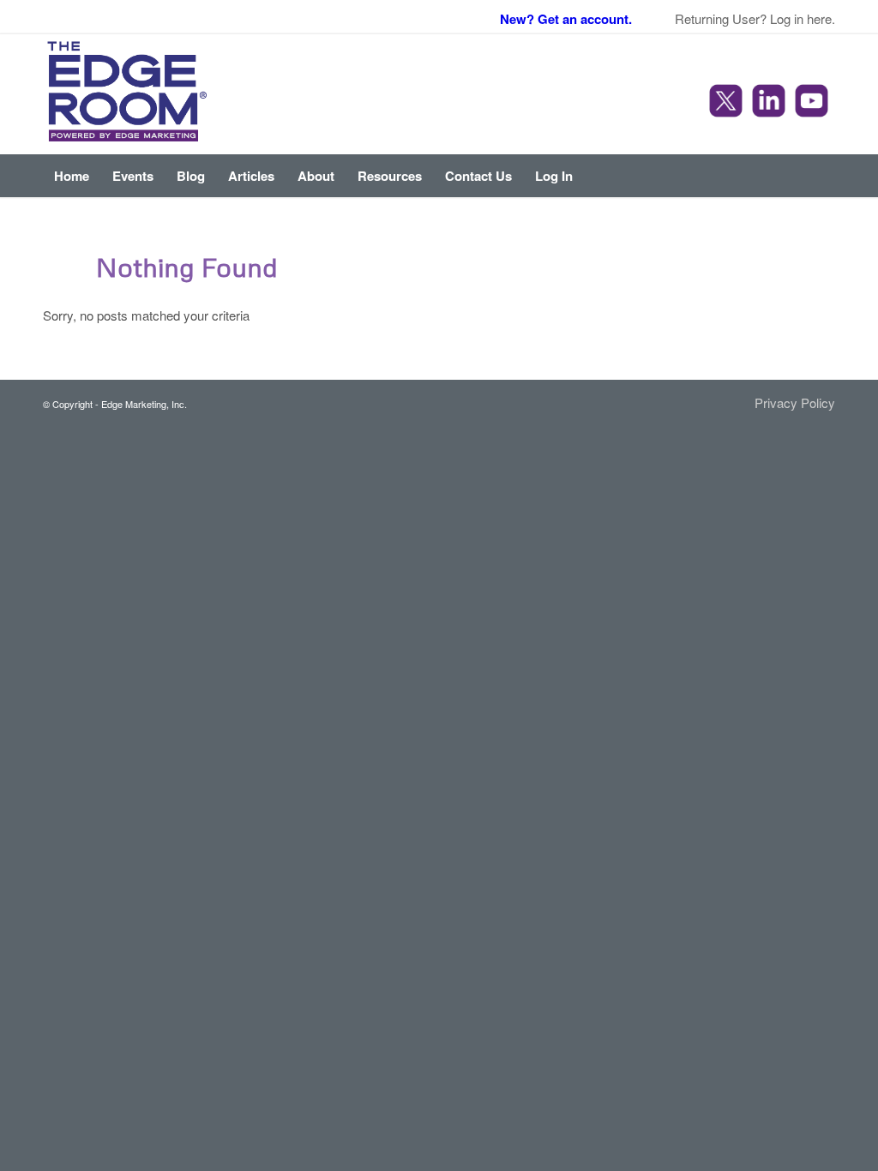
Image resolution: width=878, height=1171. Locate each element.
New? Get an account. (566, 18)
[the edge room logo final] (127, 94)
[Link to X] (728, 102)
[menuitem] (71, 175)
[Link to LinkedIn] (770, 102)
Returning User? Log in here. (755, 18)
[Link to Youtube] (813, 102)
